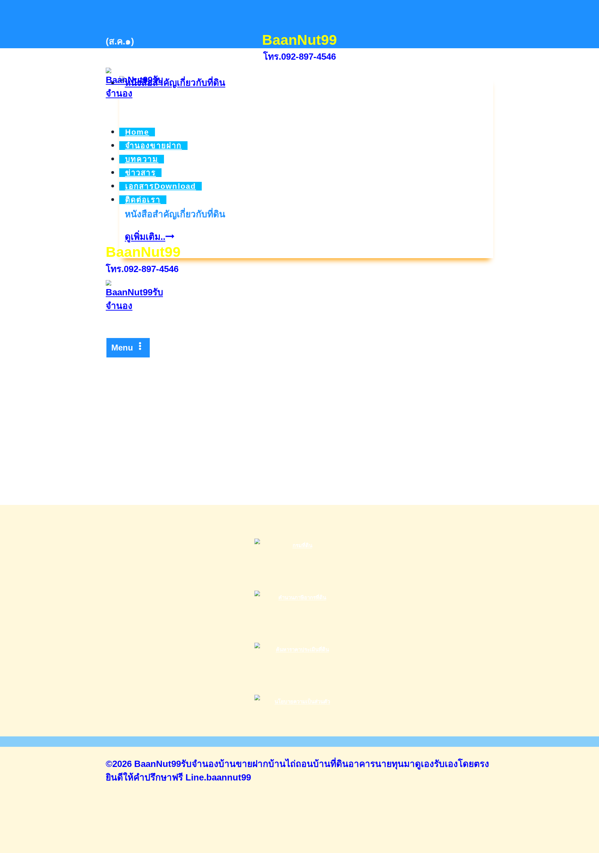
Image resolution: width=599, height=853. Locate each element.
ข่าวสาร (140, 172)
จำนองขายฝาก (153, 145)
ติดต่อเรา (142, 199)
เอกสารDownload (160, 186)
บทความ (141, 159)
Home (137, 132)
